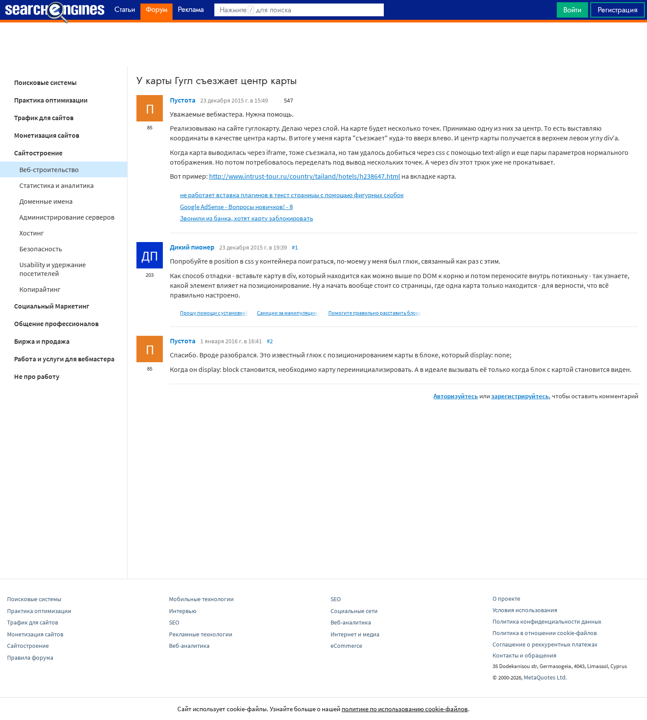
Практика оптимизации (51, 100)
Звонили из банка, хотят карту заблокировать (246, 218)
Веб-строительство (49, 169)
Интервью (182, 611)
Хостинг (31, 232)
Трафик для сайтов (44, 117)
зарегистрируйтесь (520, 396)
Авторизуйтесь (456, 396)
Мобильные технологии (201, 599)
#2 (270, 341)
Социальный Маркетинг (51, 305)
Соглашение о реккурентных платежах (545, 644)
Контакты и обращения (524, 655)
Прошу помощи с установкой (214, 312)
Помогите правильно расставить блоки (375, 312)
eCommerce (346, 646)
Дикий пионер (192, 246)
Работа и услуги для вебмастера (64, 358)
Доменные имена (46, 201)
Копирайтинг (40, 289)
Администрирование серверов (66, 217)
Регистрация (617, 9)
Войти (572, 9)
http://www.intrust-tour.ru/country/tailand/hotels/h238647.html (304, 176)
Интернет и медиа (355, 634)
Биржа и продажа (42, 341)
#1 (295, 247)
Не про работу (36, 376)
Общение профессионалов (56, 323)
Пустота (182, 100)
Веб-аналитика (189, 646)
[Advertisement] (323, 44)
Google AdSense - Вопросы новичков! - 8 (236, 206)
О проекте (506, 598)
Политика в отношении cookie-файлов (545, 633)
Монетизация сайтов (46, 135)
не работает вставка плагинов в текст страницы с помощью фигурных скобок (292, 195)
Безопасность (40, 248)
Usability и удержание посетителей (52, 269)
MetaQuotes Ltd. (545, 677)
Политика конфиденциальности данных (547, 621)
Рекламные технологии (200, 634)
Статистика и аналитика (56, 185)
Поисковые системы (45, 82)
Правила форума (30, 657)
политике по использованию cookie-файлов (405, 709)
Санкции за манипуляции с (288, 312)
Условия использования (525, 610)
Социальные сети (354, 611)
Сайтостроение (38, 152)
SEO (174, 622)
